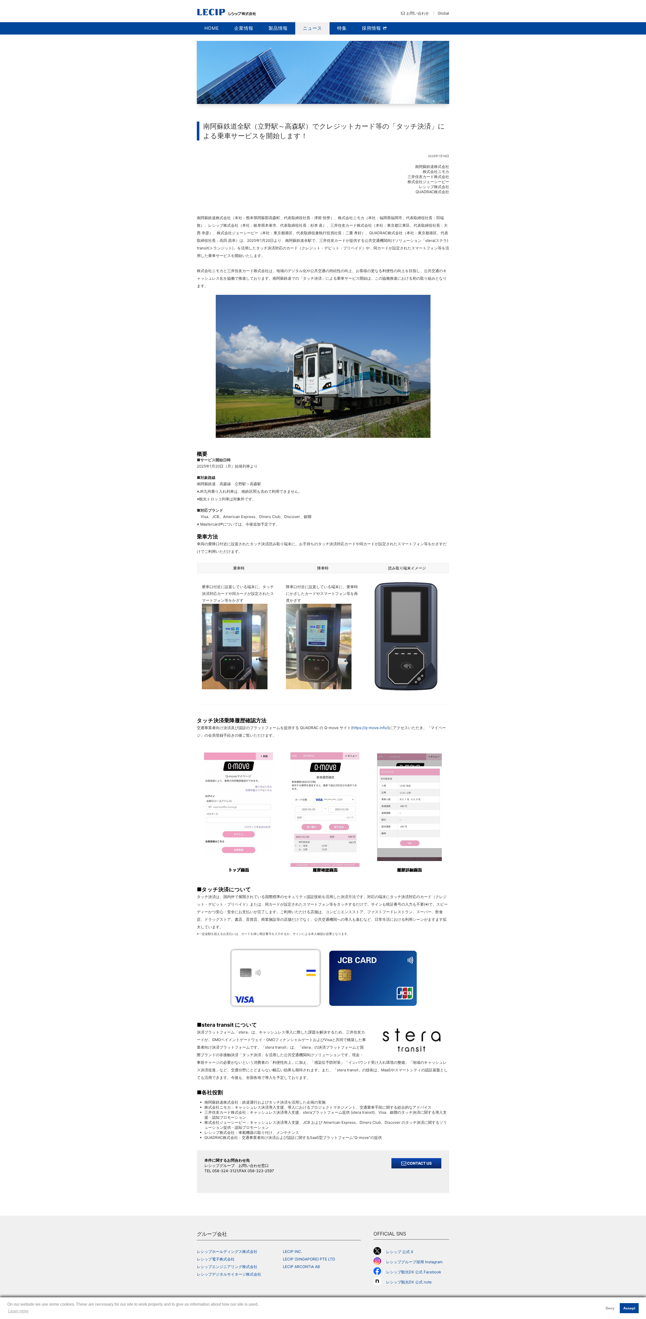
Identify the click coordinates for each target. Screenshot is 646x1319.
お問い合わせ (417, 13)
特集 (342, 28)
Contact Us (419, 1163)
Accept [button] (629, 1308)
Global (443, 13)
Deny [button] (610, 1308)
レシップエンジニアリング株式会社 (227, 1266)
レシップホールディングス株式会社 (227, 1251)
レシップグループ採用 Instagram (414, 1261)
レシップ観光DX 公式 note (411, 1282)
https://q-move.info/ (370, 727)
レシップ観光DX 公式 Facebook (413, 1272)
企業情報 (243, 28)
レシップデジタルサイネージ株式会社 (229, 1274)
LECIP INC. (292, 1251)
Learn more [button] (18, 1311)
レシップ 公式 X (399, 1251)
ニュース (312, 28)
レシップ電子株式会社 (216, 1259)
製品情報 (278, 28)
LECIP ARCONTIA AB (301, 1266)
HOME (211, 28)
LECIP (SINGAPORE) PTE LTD (309, 1259)
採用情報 (372, 28)
